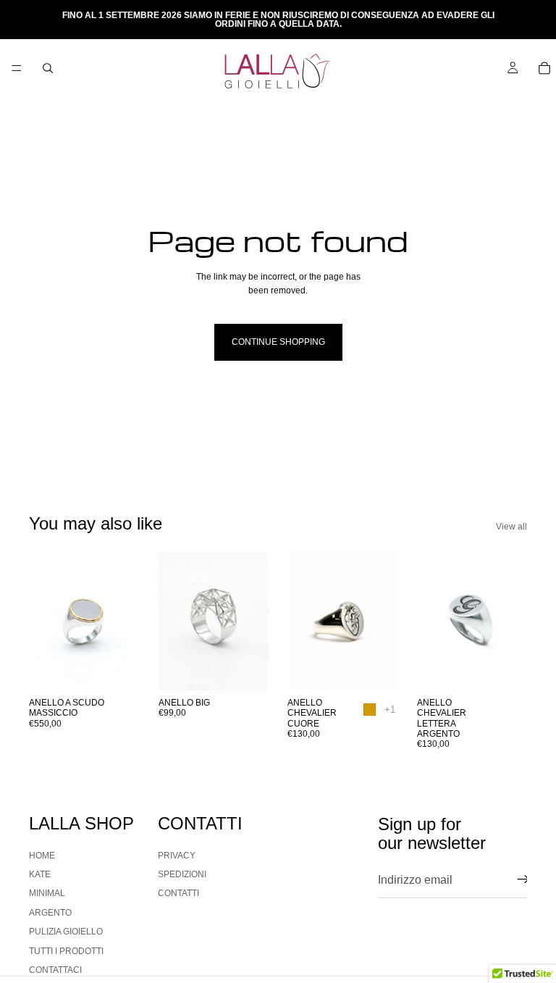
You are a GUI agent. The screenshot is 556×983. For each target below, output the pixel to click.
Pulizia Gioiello (66, 932)
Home (42, 855)
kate (40, 874)
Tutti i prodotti (66, 951)
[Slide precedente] (45, 621)
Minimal (47, 894)
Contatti (178, 894)
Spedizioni (182, 874)
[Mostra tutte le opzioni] (389, 709)
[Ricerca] (48, 68)
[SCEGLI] (117, 668)
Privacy (176, 855)
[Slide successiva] (124, 621)
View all (511, 527)
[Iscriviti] (523, 880)
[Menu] (16, 68)
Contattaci (55, 970)
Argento (50, 913)
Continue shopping (278, 342)
